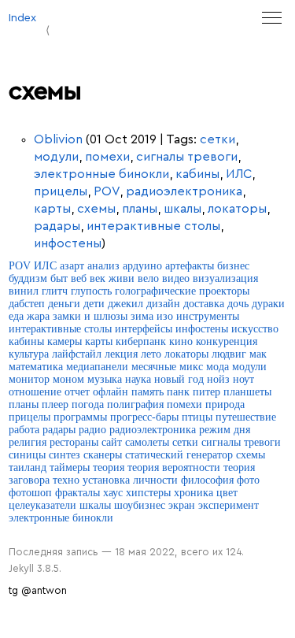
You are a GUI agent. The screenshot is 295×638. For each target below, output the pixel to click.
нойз (218, 379)
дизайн (163, 304)
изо (165, 316)
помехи (107, 156)
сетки (217, 139)
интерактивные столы (153, 226)
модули (56, 156)
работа (24, 430)
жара (38, 316)
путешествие (246, 417)
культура (29, 354)
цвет (227, 493)
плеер (55, 404)
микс (191, 367)
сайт (111, 442)
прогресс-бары (144, 417)
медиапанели (97, 367)
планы (139, 208)
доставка (203, 304)
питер (206, 392)
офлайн (110, 392)
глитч (55, 291)
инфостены (67, 243)
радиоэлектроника (184, 191)
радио (92, 430)
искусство (254, 329)
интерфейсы (143, 329)
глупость (91, 291)
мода (217, 367)
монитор (29, 379)
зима (142, 316)
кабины (197, 174)
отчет (77, 392)
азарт (72, 266)
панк (178, 392)
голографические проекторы (182, 291)
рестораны (74, 442)
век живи (112, 278)
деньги (64, 304)
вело (148, 278)
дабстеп (27, 304)
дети (94, 304)
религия (27, 442)
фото (248, 480)
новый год (179, 379)
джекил (125, 304)
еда (16, 316)
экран (181, 505)
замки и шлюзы (90, 316)
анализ (103, 266)
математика (36, 367)
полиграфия (135, 404)
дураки (268, 304)
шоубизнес (139, 505)
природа (225, 404)
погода (88, 404)
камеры (64, 341)
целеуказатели (42, 505)
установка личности (130, 480)
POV (107, 191)
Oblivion (58, 139)
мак (258, 354)
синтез (64, 455)
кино (181, 341)
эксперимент (228, 505)
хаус (113, 493)
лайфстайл (76, 354)
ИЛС (239, 174)
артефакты (189, 266)
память (147, 392)
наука (138, 379)
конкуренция (226, 341)
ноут (243, 379)
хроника (193, 493)
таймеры (70, 467)
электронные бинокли (101, 174)
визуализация (225, 278)
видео (176, 278)
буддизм (28, 278)
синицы (27, 455)
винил (24, 291)
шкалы (182, 208)
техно (66, 480)
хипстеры (148, 493)
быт (59, 278)
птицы (197, 417)
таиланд (27, 467)
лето (151, 354)
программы (80, 417)
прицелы (60, 191)
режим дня (224, 430)
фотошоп (30, 493)
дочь (238, 304)
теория (108, 467)
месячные (153, 367)
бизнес (233, 266)
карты (52, 208)
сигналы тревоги (187, 156)
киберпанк (141, 341)
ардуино (142, 266)
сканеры (102, 455)
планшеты (247, 392)
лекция (121, 354)
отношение (35, 392)
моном (68, 379)
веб (79, 278)
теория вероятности (173, 467)
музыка (104, 379)
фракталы (77, 493)
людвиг (229, 354)
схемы (96, 208)
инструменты (207, 316)
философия (207, 480)
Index (22, 18)
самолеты (147, 442)
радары (57, 226)
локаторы (237, 208)
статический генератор (179, 455)
